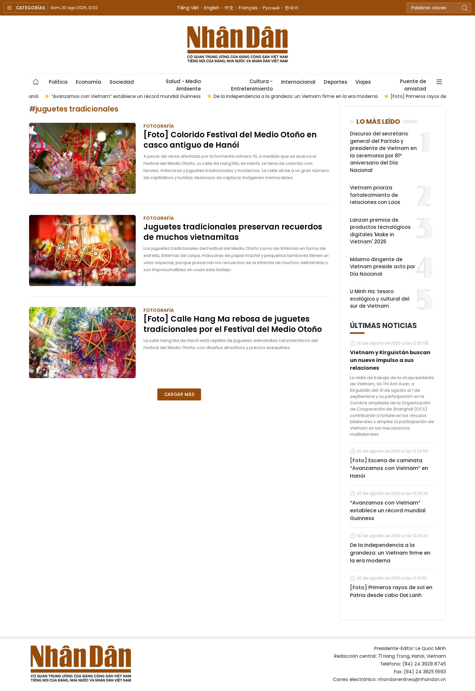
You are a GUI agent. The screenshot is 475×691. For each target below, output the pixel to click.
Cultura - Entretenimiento (252, 84)
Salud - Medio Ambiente (183, 84)
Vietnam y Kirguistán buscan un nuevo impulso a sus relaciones (390, 360)
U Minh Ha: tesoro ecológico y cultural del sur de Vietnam (379, 298)
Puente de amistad (413, 84)
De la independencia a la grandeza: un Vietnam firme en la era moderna (390, 552)
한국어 (291, 8)
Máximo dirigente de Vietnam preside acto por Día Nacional (382, 266)
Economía (88, 82)
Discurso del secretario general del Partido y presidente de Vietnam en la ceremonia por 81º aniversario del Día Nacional (383, 152)
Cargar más (179, 394)
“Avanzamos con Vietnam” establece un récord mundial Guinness (388, 510)
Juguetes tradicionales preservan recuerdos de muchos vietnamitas (232, 232)
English (211, 8)
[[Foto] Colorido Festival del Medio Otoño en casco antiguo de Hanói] (82, 158)
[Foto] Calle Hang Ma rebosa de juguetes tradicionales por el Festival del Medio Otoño (232, 324)
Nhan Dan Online (237, 44)
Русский (271, 8)
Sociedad (122, 82)
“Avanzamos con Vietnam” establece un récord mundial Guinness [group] (110, 96)
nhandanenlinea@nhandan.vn (412, 679)
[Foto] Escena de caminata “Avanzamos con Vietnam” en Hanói (389, 468)
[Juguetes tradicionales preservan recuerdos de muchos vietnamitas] (82, 250)
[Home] (36, 82)
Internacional (298, 82)
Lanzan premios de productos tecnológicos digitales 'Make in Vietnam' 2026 (380, 231)
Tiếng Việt (188, 8)
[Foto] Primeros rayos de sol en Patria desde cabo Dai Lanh (391, 591)
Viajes (363, 82)
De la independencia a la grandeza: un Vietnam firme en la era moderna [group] (280, 96)
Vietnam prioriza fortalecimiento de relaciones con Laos (375, 195)
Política (58, 82)
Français (248, 8)
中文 (229, 8)
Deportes (335, 82)
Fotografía (158, 126)
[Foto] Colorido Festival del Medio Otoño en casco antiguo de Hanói (230, 140)
